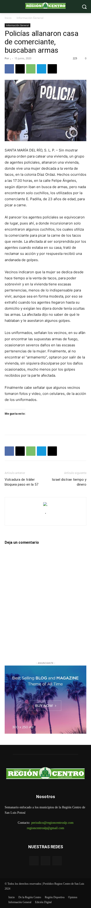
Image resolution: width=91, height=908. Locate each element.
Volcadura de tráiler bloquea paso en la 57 (21, 482)
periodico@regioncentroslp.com (52, 822)
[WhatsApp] (30, 69)
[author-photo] (45, 505)
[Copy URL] (52, 69)
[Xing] (45, 519)
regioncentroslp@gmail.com (45, 828)
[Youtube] (57, 860)
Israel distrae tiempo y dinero (69, 482)
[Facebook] (9, 69)
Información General (30, 18)
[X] (20, 69)
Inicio (8, 18)
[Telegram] (41, 69)
